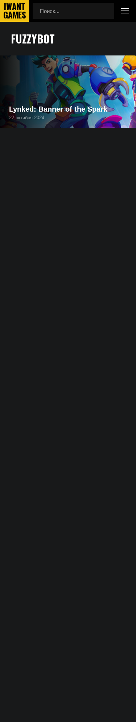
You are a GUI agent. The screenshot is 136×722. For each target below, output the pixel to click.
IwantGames (14, 11)
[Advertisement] (68, 232)
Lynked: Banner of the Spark (58, 109)
